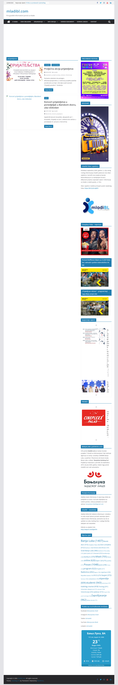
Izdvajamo (47, 65)
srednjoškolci (93, 579)
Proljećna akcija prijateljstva (58, 68)
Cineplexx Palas (94, 545)
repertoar (106, 572)
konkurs (89, 557)
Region (97, 572)
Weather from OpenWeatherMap (96, 665)
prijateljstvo (49, 75)
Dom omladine (26, 22)
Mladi (101, 556)
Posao (91, 564)
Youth (107, 592)
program (89, 568)
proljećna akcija (56, 75)
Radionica (87, 572)
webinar (98, 592)
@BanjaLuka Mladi (92, 622)
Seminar (84, 579)
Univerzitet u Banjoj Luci (89, 589)
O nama (15, 22)
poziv (103, 565)
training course (89, 586)
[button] (44, 21)
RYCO (97, 575)
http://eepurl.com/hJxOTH (89, 529)
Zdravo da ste (92, 600)
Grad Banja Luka (89, 550)
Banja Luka (92, 541)
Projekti (101, 569)
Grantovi (102, 551)
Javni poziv (89, 553)
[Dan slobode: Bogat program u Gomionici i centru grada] (93, 336)
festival (97, 548)
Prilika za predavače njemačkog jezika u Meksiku (35, 4)
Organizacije (38, 22)
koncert (54, 114)
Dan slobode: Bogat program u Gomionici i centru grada (108, 348)
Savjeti (106, 575)
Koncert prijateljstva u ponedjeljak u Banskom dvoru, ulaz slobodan (60, 104)
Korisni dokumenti (67, 22)
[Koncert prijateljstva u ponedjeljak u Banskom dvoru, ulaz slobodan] (24, 97)
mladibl (56, 72)
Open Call (101, 561)
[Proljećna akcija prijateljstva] (24, 71)
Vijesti (46, 98)
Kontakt (94, 22)
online (90, 560)
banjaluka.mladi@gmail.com (94, 504)
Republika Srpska (87, 575)
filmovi (105, 548)
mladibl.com (17, 11)
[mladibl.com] (8, 22)
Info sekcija (52, 22)
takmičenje (106, 583)
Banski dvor (49, 114)
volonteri (63, 75)
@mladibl (88, 618)
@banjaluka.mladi (92, 611)
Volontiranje (55, 65)
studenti (94, 582)
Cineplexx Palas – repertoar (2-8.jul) (108, 423)
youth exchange (86, 596)
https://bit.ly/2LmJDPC (92, 188)
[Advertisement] (59, 43)
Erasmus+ (89, 548)
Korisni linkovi (82, 22)
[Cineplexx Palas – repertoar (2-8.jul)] (93, 418)
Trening (103, 586)
